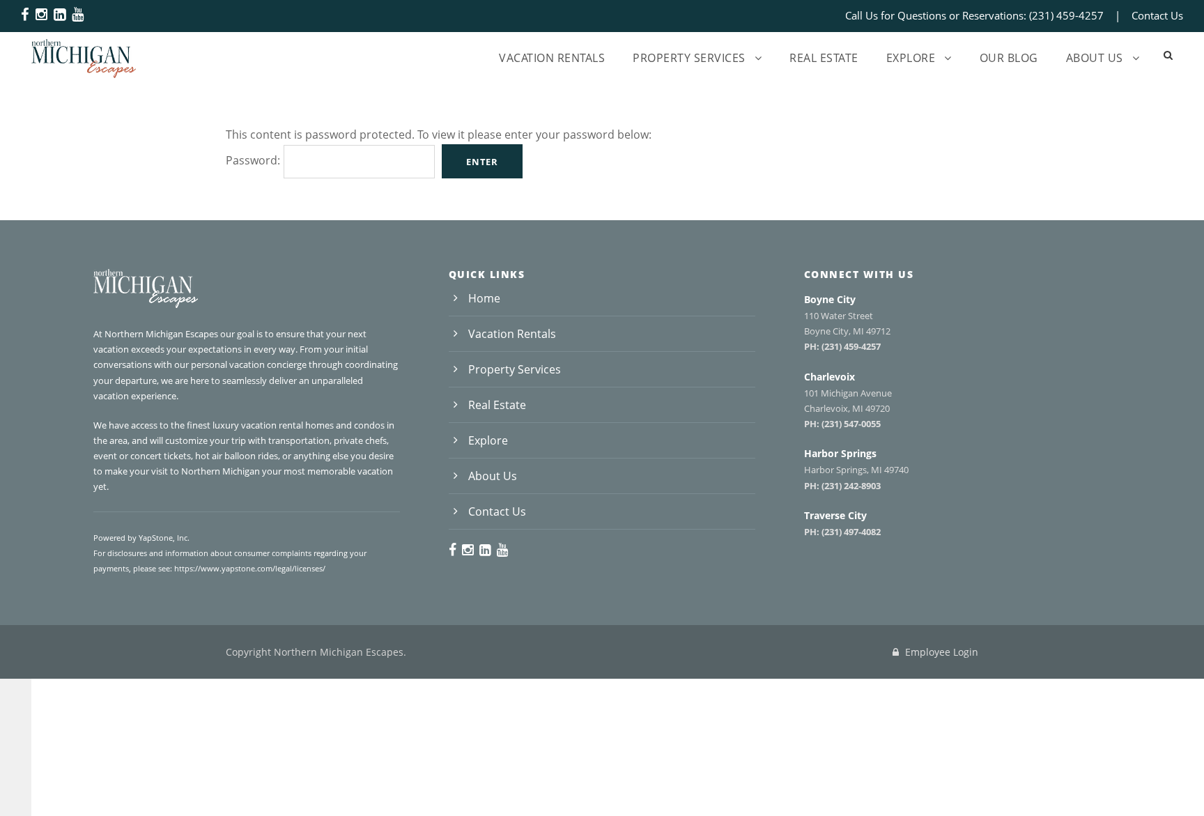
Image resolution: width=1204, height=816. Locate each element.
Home (484, 298)
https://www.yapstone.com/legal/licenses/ (249, 568)
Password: (253, 160)
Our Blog (1009, 58)
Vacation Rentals (552, 58)
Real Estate (823, 58)
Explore (911, 58)
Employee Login (940, 652)
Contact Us (1157, 15)
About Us (1094, 58)
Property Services (689, 58)
